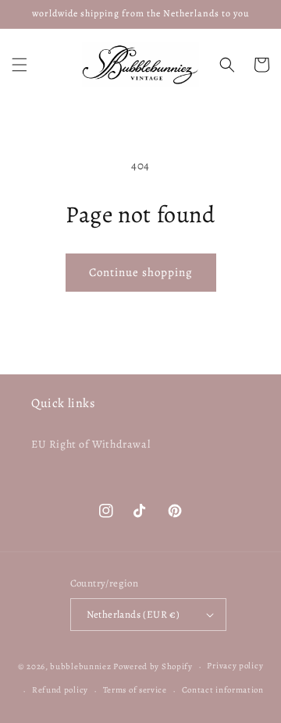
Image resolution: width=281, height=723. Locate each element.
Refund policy (60, 690)
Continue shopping (141, 272)
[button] (19, 65)
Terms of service (135, 690)
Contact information (223, 690)
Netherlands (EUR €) (133, 614)
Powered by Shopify (153, 666)
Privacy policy (235, 666)
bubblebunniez (80, 666)
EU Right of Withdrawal (90, 444)
